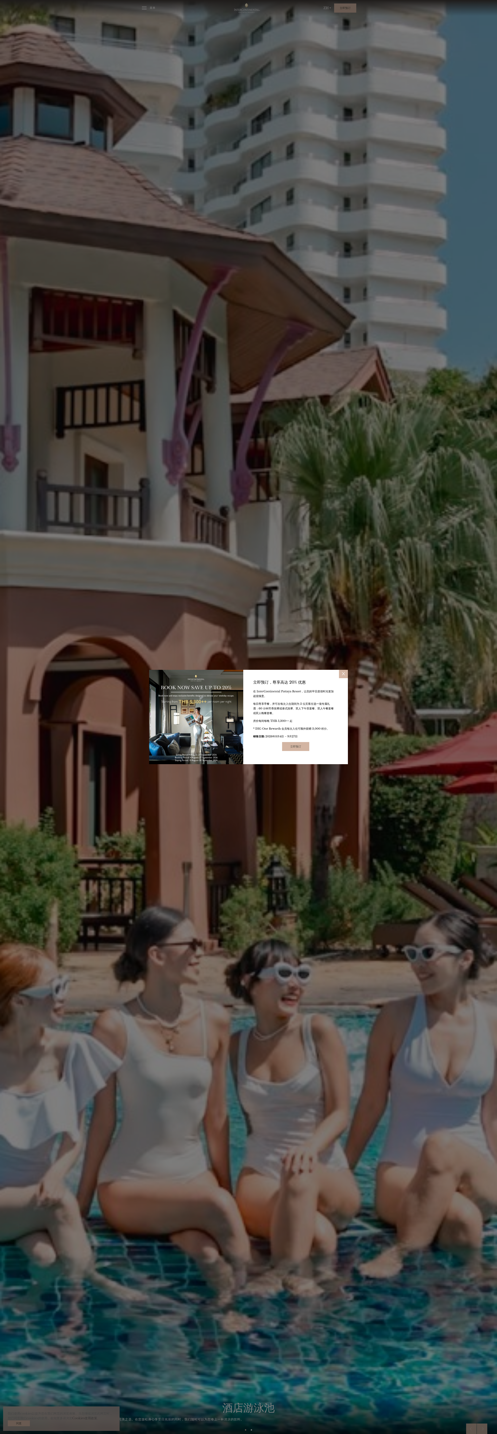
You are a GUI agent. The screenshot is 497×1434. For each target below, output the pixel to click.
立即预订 (295, 746)
